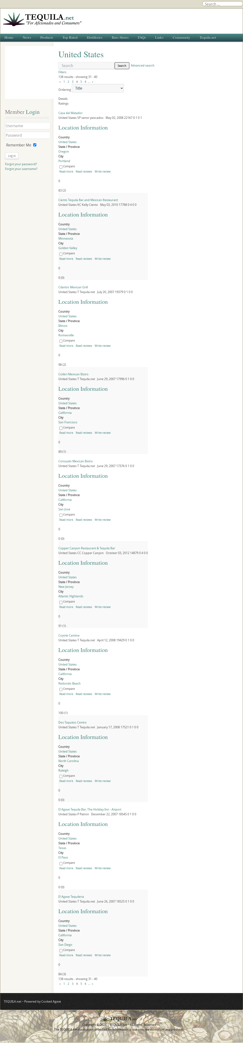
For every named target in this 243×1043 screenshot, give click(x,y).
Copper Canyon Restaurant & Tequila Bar (86, 548)
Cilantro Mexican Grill (73, 287)
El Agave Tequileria (71, 896)
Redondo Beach (69, 683)
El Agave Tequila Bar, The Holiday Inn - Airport (89, 809)
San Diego (65, 944)
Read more (66, 171)
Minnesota (65, 238)
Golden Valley (67, 248)
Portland (64, 161)
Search (122, 66)
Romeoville (66, 335)
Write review (103, 171)
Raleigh (63, 770)
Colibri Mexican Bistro (73, 374)
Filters (62, 72)
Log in (12, 156)
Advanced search (142, 65)
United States (67, 142)
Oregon (63, 151)
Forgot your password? (21, 164)
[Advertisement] (31, 72)
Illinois (62, 326)
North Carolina (68, 761)
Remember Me (18, 145)
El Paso (63, 857)
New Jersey (66, 586)
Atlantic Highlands (70, 596)
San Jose (64, 509)
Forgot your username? (21, 169)
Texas (62, 848)
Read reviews (84, 171)
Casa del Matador (70, 113)
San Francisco (67, 422)
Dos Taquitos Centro (72, 722)
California (65, 412)
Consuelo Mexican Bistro (75, 461)
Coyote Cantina (68, 635)
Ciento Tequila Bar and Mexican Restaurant (88, 200)
